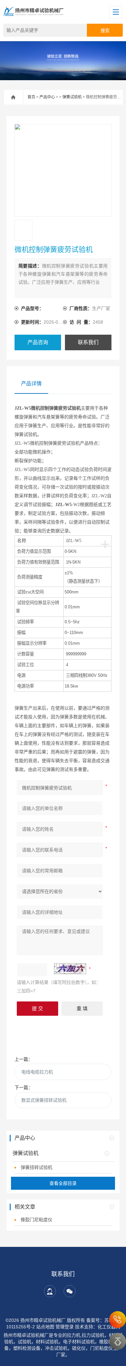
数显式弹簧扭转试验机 (44, 1100)
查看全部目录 (63, 1183)
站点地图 (45, 1326)
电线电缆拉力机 (37, 1071)
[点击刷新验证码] (70, 968)
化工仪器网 (109, 1326)
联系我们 (88, 342)
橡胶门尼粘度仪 (36, 1219)
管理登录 (65, 1326)
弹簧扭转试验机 (36, 1167)
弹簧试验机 (72, 97)
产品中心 (47, 97)
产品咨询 (37, 342)
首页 (31, 97)
